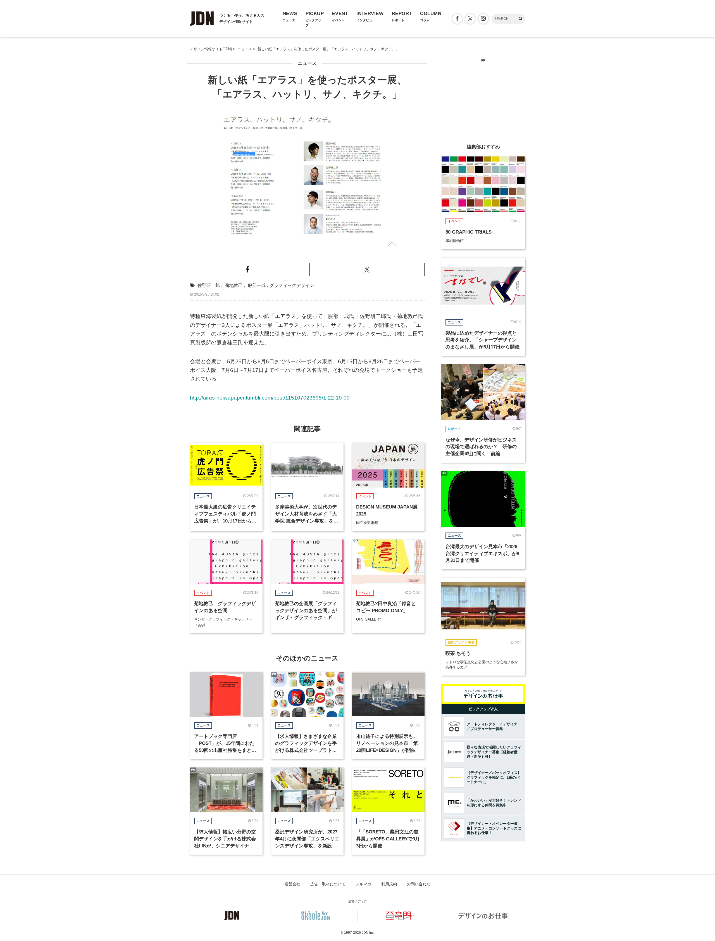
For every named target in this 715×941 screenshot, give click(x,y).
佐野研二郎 (208, 285)
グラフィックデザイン (292, 285)
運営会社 (292, 884)
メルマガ (363, 884)
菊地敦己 (234, 285)
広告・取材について (327, 884)
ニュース (307, 63)
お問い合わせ (418, 884)
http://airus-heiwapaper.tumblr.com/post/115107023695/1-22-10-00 (270, 398)
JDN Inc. (368, 933)
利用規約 (389, 884)
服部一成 (257, 285)
